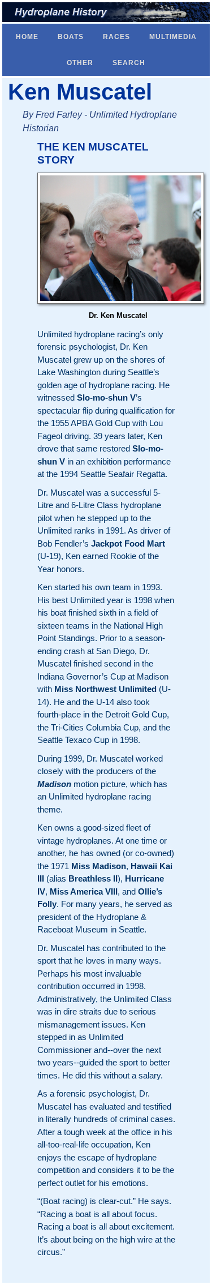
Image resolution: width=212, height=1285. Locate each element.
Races (116, 37)
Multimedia (173, 37)
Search (129, 63)
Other (80, 63)
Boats (71, 37)
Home (27, 37)
